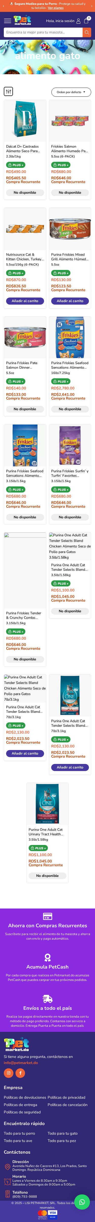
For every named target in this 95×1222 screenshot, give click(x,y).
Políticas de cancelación (68, 1104)
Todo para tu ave (18, 1140)
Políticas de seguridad (22, 1112)
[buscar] (87, 32)
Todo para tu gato (63, 1133)
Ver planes (56, 8)
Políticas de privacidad (66, 1097)
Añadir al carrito (25, 301)
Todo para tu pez (62, 1140)
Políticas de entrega (20, 1104)
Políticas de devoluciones (25, 1097)
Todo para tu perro (19, 1133)
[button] (86, 20)
